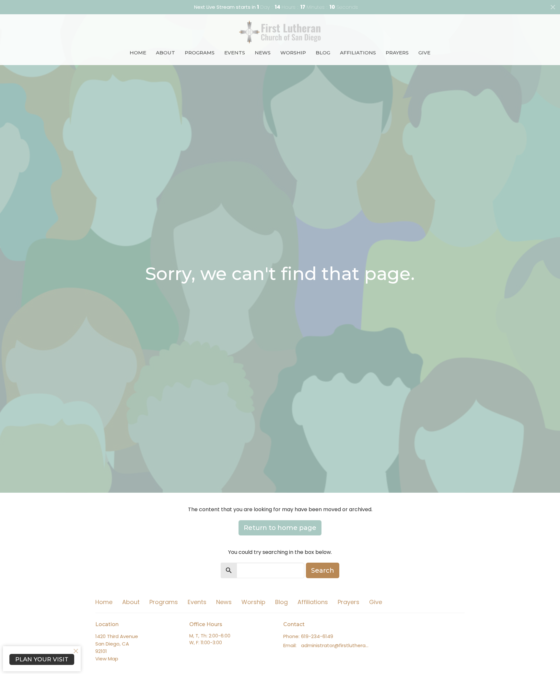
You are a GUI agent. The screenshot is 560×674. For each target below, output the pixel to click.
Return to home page (280, 528)
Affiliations (358, 53)
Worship (293, 53)
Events (234, 53)
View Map (106, 658)
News (263, 53)
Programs (200, 53)
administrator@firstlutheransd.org (336, 645)
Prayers (397, 53)
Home (138, 53)
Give (424, 53)
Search (322, 570)
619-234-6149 (317, 636)
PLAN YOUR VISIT (41, 659)
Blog (323, 53)
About (165, 53)
